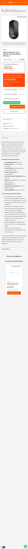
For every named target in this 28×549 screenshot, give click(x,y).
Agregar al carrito (17, 106)
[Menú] (2, 2)
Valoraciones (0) (6, 249)
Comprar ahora (14, 111)
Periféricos (16, 128)
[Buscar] (5, 2)
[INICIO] (2, 9)
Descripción (5, 138)
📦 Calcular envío (7, 119)
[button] (25, 546)
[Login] (22, 2)
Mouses (11, 128)
